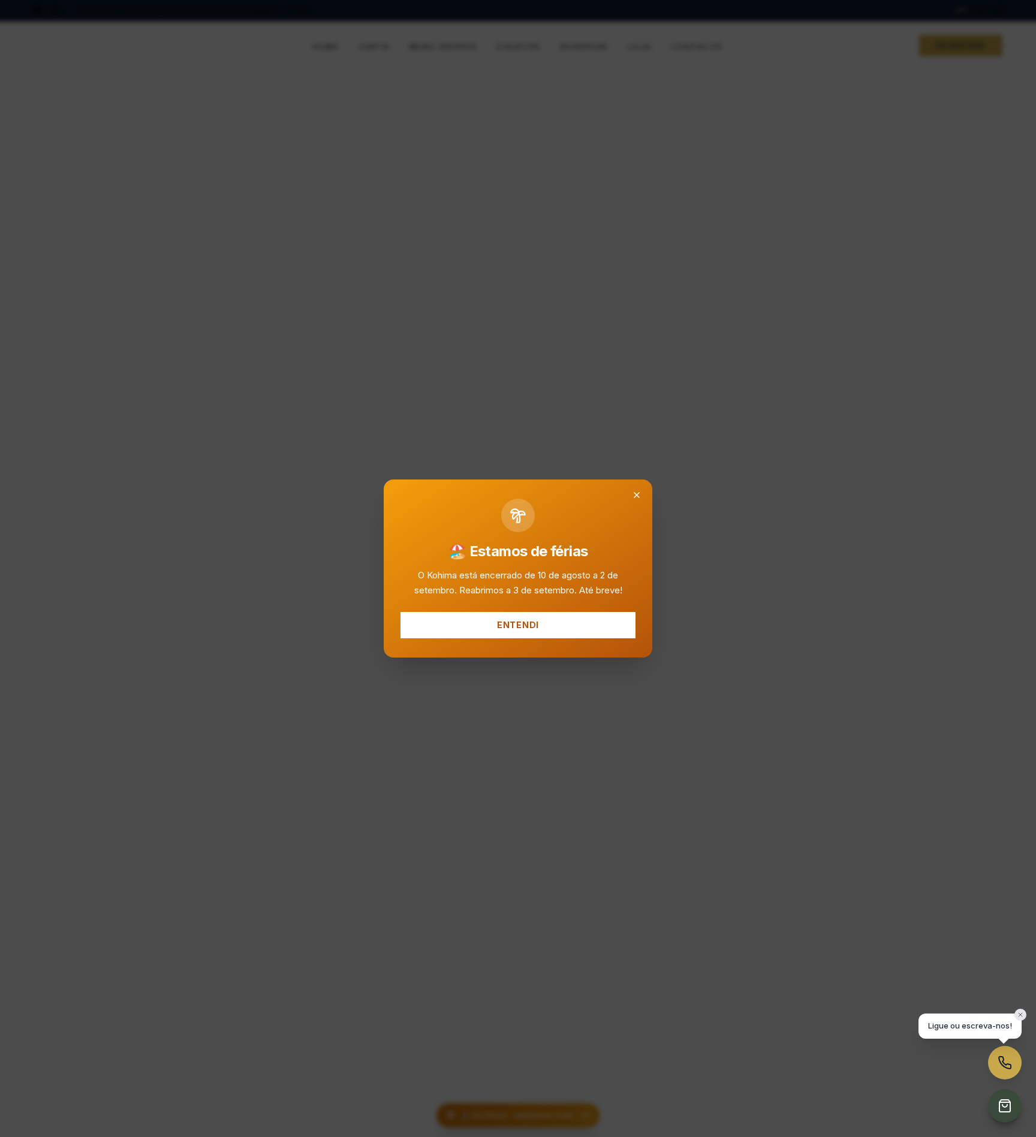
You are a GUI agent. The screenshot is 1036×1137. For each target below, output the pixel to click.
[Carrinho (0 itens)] (1005, 1106)
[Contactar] (1005, 1062)
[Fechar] (636, 495)
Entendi (518, 625)
